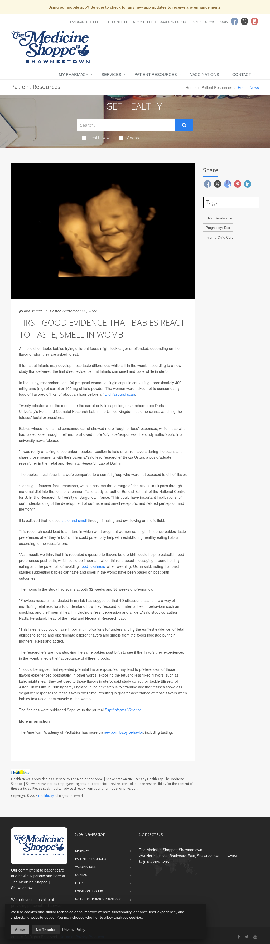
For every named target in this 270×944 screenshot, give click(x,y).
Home (191, 87)
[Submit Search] (184, 125)
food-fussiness (93, 566)
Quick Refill (143, 21)
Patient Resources (155, 74)
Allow (20, 929)
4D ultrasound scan (119, 394)
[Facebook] (239, 936)
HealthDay (46, 796)
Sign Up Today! (202, 21)
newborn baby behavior (123, 732)
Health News (100, 137)
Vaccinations (204, 74)
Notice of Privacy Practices (98, 899)
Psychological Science (123, 709)
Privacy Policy (73, 929)
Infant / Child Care (219, 237)
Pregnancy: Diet (218, 227)
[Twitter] (247, 936)
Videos (133, 137)
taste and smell (74, 520)
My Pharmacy (73, 74)
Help (96, 21)
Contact (241, 74)
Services (111, 74)
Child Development (220, 218)
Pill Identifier (116, 21)
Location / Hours (172, 21)
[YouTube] (255, 936)
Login (223, 21)
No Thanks (45, 929)
